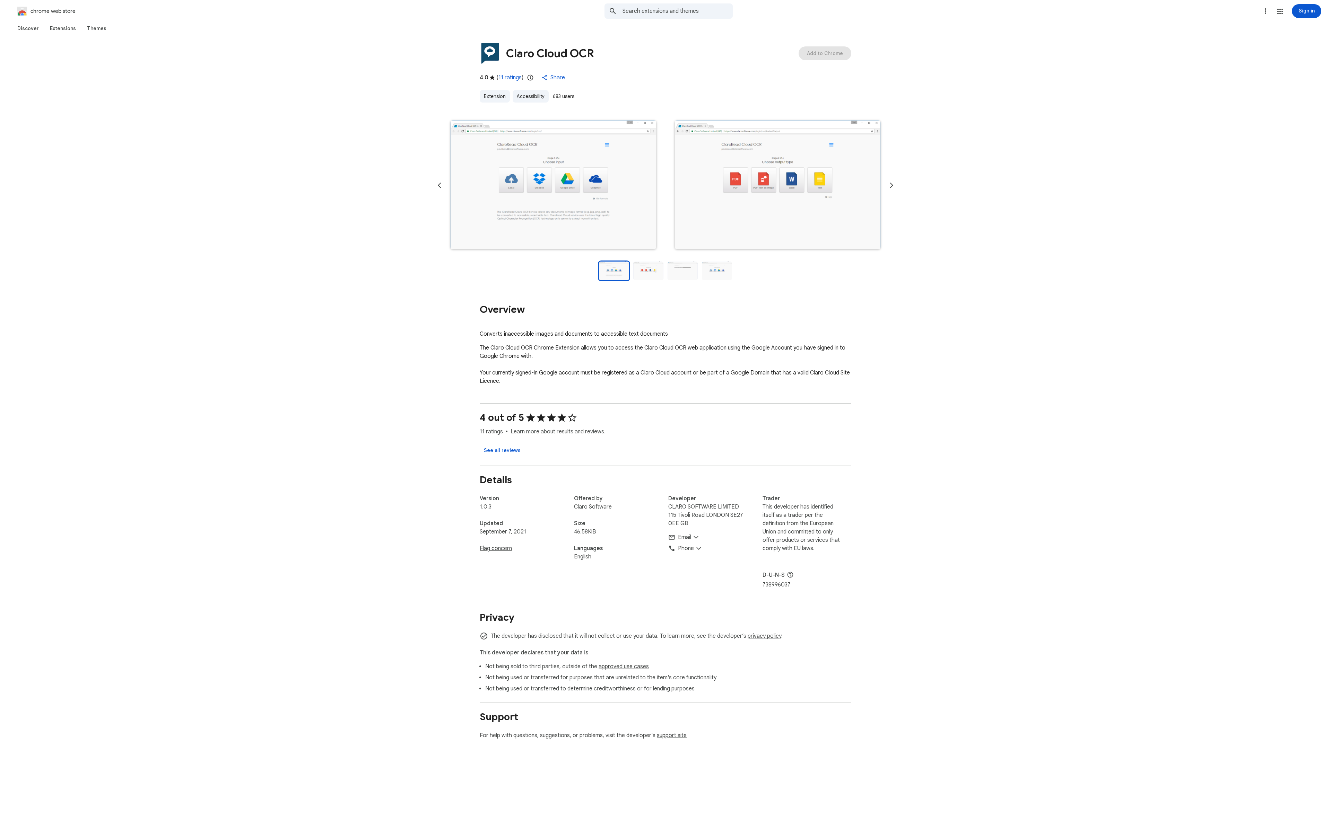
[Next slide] (891, 185)
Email (684, 537)
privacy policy (764, 636)
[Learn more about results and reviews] (790, 574)
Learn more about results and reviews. (558, 431)
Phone (686, 548)
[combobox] (678, 11)
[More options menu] (1265, 11)
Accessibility (531, 96)
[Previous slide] (439, 185)
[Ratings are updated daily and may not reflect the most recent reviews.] (530, 78)
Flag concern (496, 548)
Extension (495, 96)
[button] (1280, 11)
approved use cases (624, 666)
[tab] (28, 28)
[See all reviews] (502, 450)
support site (672, 735)
